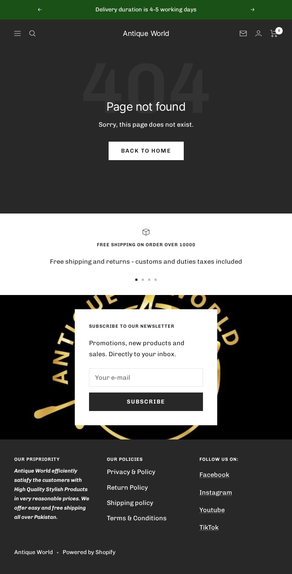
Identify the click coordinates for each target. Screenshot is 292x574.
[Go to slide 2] (143, 280)
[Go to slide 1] (136, 280)
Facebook (214, 475)
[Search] (32, 33)
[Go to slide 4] (156, 280)
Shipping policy (130, 503)
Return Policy (127, 487)
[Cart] (274, 33)
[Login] (258, 33)
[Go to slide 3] (149, 280)
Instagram (215, 492)
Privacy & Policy (131, 472)
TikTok (209, 527)
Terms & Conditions (137, 518)
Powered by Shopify (89, 552)
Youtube (212, 510)
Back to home (146, 150)
